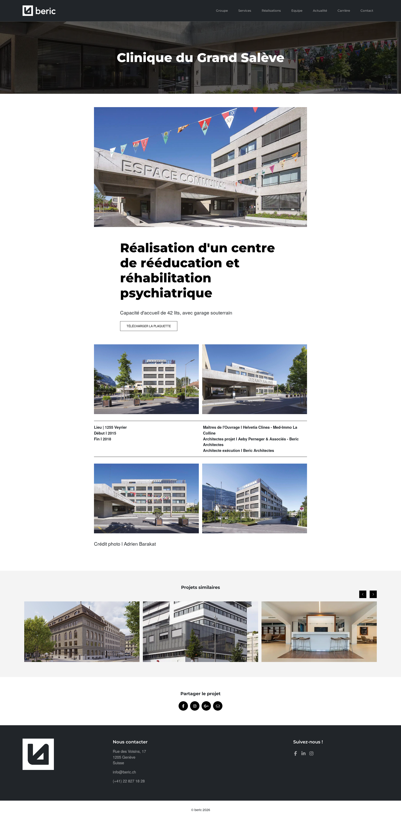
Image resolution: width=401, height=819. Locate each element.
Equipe (296, 11)
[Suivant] (373, 594)
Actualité (320, 11)
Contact (366, 11)
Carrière (344, 11)
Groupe (222, 11)
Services (244, 11)
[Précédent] (362, 594)
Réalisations (271, 11)
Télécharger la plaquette (149, 326)
